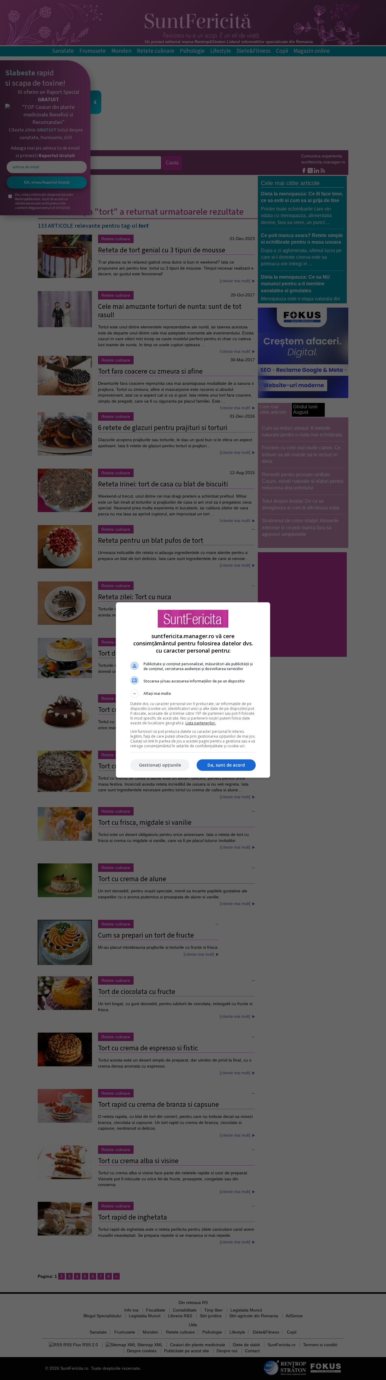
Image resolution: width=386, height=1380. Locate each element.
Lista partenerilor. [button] (200, 723)
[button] (193, 693)
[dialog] (193, 690)
